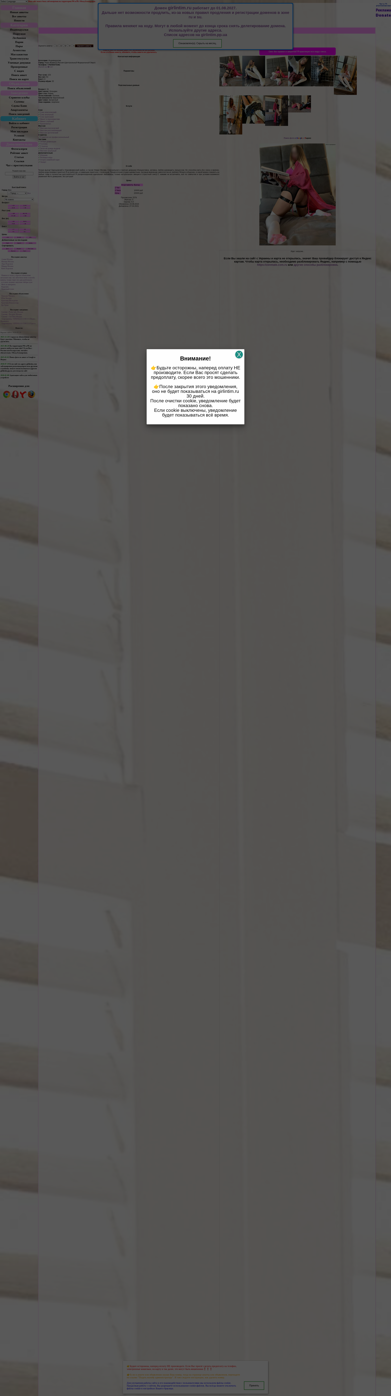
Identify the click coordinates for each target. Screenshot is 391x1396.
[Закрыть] (239, 354)
